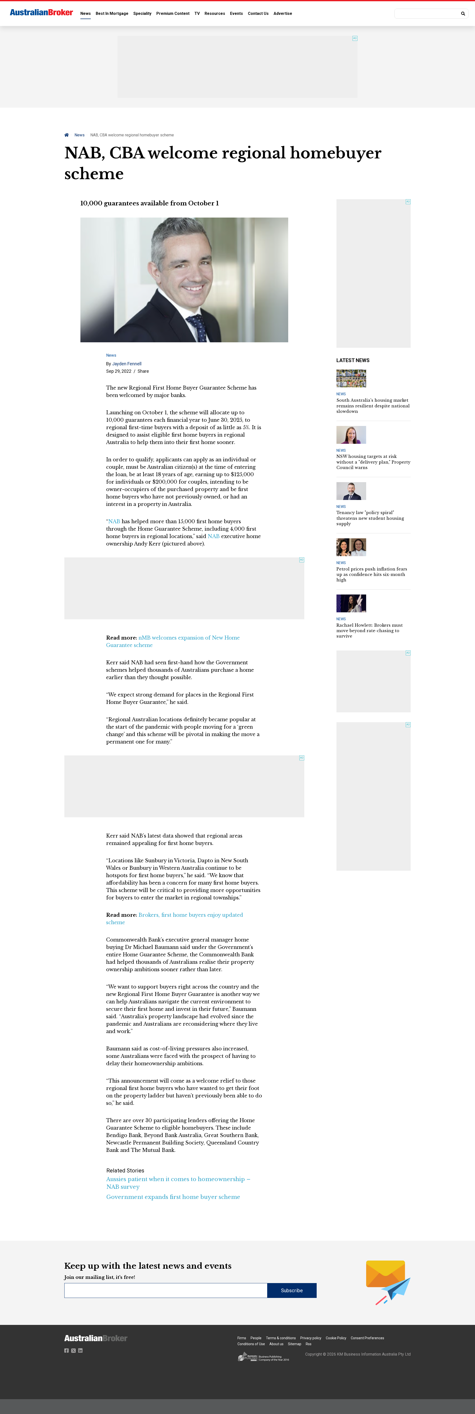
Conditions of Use (251, 1344)
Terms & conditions (281, 1338)
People (256, 1338)
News (85, 13)
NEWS (341, 394)
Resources (215, 13)
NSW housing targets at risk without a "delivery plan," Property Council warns (373, 462)
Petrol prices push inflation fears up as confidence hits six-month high (371, 575)
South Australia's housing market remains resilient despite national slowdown (373, 406)
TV (197, 13)
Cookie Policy (336, 1338)
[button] (431, 14)
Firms (242, 1338)
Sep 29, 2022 (118, 371)
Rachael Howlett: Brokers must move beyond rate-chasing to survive (369, 631)
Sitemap (294, 1344)
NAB (114, 521)
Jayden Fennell (127, 363)
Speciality (142, 13)
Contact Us (258, 13)
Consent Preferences (367, 1338)
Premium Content (173, 13)
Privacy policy (310, 1338)
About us (276, 1344)
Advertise (283, 13)
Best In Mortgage (112, 13)
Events (236, 13)
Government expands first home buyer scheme (173, 1197)
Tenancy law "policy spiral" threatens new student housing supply (370, 518)
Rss (308, 1344)
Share (143, 371)
